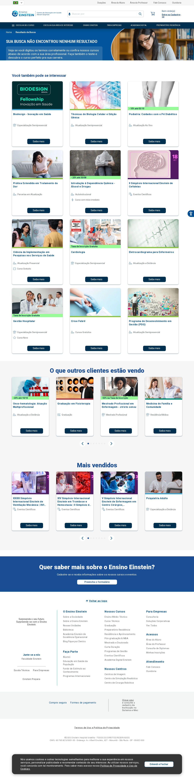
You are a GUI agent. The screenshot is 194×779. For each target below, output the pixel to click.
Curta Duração (112, 647)
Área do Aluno (118, 3)
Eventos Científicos (115, 655)
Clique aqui (128, 700)
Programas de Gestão (116, 651)
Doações (101, 3)
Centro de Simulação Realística (121, 678)
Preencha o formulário (97, 582)
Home (9, 32)
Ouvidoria (176, 3)
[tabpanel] (30, 406)
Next (111, 444)
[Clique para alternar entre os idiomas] (18, 2)
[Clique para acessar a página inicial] (36, 17)
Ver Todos (151, 625)
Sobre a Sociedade (73, 617)
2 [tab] (91, 443)
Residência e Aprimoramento (120, 634)
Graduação (110, 625)
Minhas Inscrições (155, 652)
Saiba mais (38, 141)
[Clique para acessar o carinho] (153, 14)
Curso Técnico (112, 621)
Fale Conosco (160, 3)
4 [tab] (96, 443)
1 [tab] (88, 443)
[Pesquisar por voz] (69, 14)
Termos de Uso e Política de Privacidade (97, 727)
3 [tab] (93, 443)
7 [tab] (104, 443)
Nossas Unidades (72, 625)
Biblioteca (68, 630)
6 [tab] (102, 443)
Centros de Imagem (115, 674)
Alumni (66, 657)
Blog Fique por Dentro (74, 641)
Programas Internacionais (76, 676)
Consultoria (152, 617)
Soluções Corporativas (158, 621)
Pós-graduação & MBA (116, 638)
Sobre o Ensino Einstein (75, 621)
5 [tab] (99, 443)
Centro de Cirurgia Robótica (119, 683)
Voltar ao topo (98, 600)
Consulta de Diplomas (157, 648)
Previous (83, 444)
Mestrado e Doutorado (116, 642)
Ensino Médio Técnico (116, 617)
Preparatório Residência (117, 630)
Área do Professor (139, 3)
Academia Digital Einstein (118, 660)
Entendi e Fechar (159, 764)
